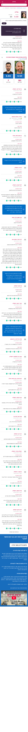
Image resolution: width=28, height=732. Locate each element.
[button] (1, 74)
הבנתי (4, 25)
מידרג (14, 1)
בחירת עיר (22, 61)
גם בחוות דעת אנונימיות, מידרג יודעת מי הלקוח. (13, 163)
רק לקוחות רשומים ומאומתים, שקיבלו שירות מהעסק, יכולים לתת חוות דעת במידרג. (13, 111)
